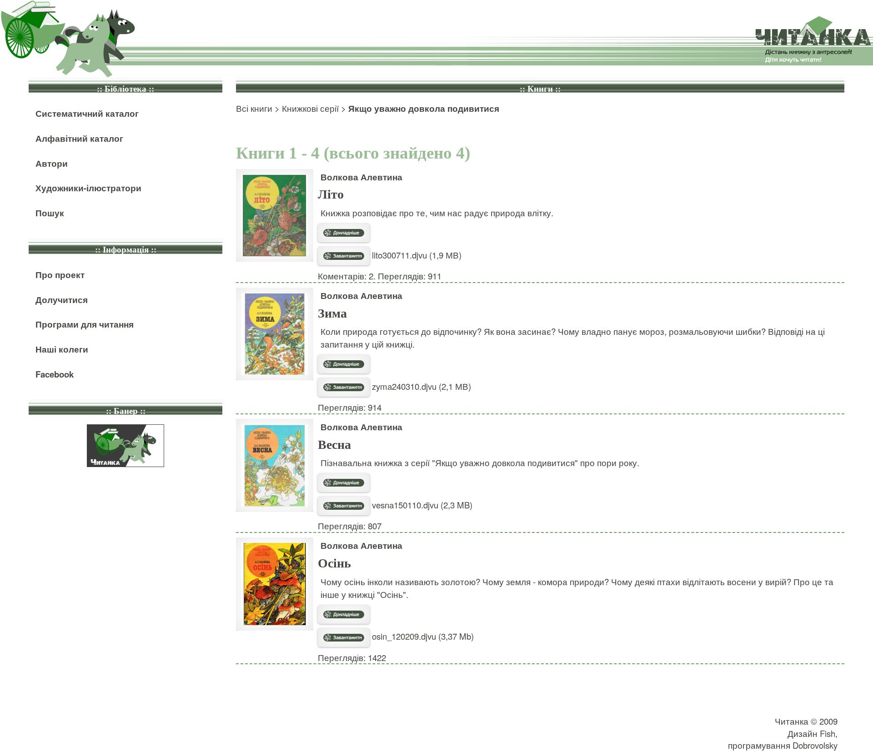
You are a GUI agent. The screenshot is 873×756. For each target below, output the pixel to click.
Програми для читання (84, 324)
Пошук (49, 213)
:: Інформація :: (125, 249)
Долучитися (61, 299)
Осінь (334, 563)
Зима (332, 313)
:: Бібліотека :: (125, 89)
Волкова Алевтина (361, 177)
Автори (51, 163)
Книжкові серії (310, 108)
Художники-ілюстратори (88, 188)
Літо (331, 194)
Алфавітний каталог (79, 138)
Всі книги (254, 108)
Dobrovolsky (815, 745)
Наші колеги (61, 349)
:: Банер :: (126, 411)
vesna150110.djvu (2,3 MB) (421, 505)
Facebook (54, 374)
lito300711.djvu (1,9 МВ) (416, 255)
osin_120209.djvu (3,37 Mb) (422, 636)
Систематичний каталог (87, 113)
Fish (827, 733)
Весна (334, 445)
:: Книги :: (540, 89)
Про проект (60, 275)
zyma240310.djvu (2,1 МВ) (420, 386)
